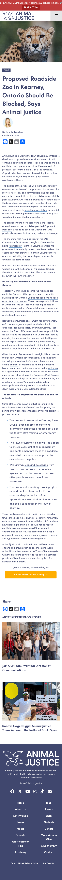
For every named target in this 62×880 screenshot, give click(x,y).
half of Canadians (48, 521)
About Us (20, 809)
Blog (48, 802)
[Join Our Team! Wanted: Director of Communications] (31, 641)
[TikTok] (42, 791)
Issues (20, 822)
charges (14, 364)
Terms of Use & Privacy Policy (24, 863)
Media (20, 828)
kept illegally (15, 245)
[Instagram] (35, 791)
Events (49, 809)
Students (49, 822)
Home (20, 802)
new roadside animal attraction (40, 159)
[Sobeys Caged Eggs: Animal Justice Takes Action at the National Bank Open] (31, 701)
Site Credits (48, 863)
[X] (20, 791)
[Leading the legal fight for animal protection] (17, 16)
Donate (49, 828)
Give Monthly (49, 845)
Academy (20, 852)
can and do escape (36, 465)
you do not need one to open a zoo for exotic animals (30, 299)
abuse (48, 371)
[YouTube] (27, 791)
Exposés (20, 835)
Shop (49, 815)
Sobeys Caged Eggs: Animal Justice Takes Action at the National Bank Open (29, 728)
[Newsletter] (50, 791)
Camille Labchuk (14, 131)
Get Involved (20, 815)
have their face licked (36, 209)
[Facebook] (12, 791)
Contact (48, 852)
